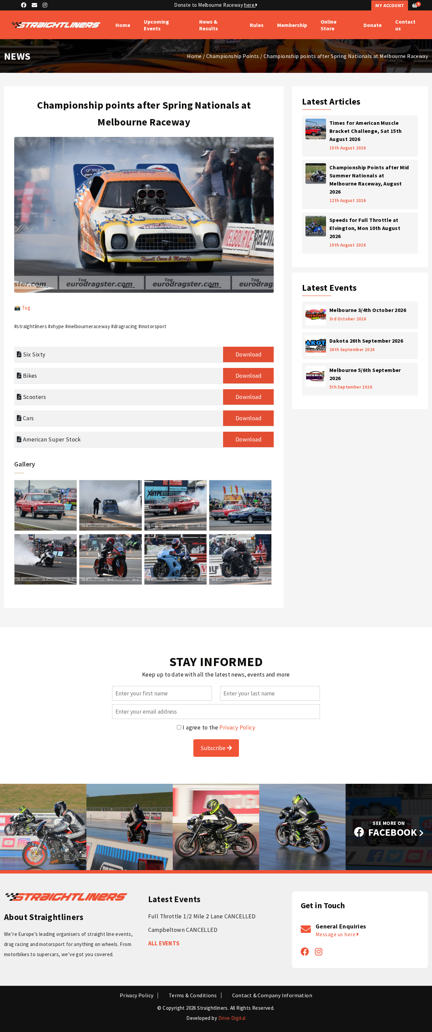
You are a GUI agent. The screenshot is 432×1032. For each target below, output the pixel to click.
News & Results (208, 25)
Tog (26, 308)
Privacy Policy (237, 727)
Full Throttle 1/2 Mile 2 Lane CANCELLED (202, 916)
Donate (372, 25)
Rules (257, 25)
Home (122, 25)
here (249, 5)
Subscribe (213, 748)
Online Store (328, 25)
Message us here (336, 934)
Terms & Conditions (193, 995)
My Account (389, 5)
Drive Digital (232, 1018)
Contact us (405, 25)
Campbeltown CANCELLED (182, 930)
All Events (164, 943)
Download (249, 354)
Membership (292, 25)
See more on (392, 829)
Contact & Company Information (272, 995)
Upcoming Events (156, 25)
